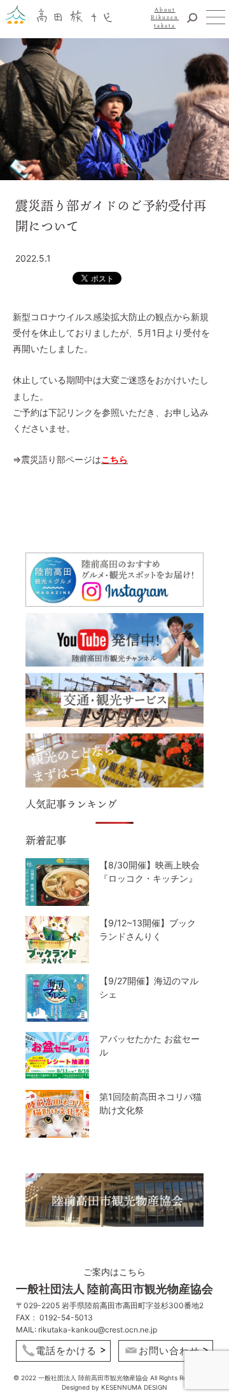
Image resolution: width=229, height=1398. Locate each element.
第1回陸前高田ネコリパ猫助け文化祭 (150, 1103)
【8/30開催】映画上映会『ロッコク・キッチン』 (149, 871)
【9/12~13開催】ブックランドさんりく (147, 929)
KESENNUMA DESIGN (134, 1387)
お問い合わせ (169, 1351)
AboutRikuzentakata (165, 17)
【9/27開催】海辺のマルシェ (148, 987)
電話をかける (66, 1351)
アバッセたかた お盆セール (149, 1045)
